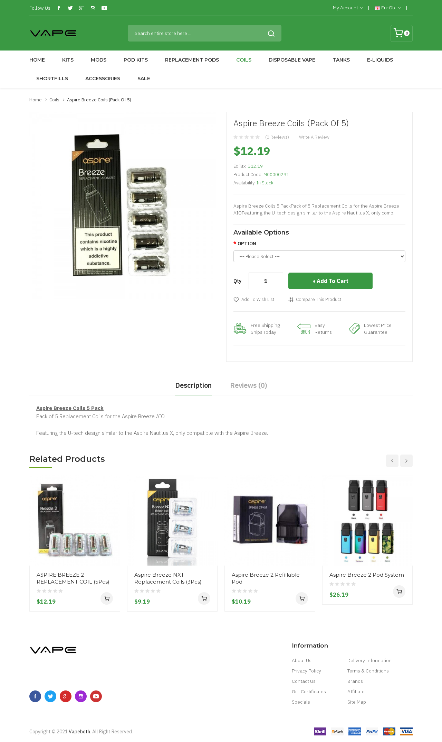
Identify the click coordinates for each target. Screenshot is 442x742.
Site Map (356, 702)
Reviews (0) (248, 385)
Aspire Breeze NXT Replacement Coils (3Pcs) (168, 578)
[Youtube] (104, 8)
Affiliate (356, 691)
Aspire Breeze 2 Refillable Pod (266, 578)
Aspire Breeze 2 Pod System (366, 574)
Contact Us (304, 681)
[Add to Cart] (106, 598)
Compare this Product (318, 299)
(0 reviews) (277, 137)
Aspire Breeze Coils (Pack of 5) (99, 100)
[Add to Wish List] (112, 552)
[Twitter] (70, 8)
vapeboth (79, 732)
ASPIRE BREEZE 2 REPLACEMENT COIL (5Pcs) (73, 578)
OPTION (247, 243)
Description (193, 385)
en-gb (388, 7)
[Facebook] (59, 8)
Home (35, 100)
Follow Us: (40, 8)
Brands (355, 681)
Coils (54, 100)
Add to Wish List (257, 299)
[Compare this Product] (112, 540)
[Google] (81, 8)
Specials (301, 702)
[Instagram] (93, 8)
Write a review (314, 137)
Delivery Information (369, 660)
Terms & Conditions (368, 671)
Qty (237, 281)
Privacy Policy (306, 671)
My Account (345, 7)
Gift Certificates (309, 691)
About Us (301, 660)
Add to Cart (332, 280)
